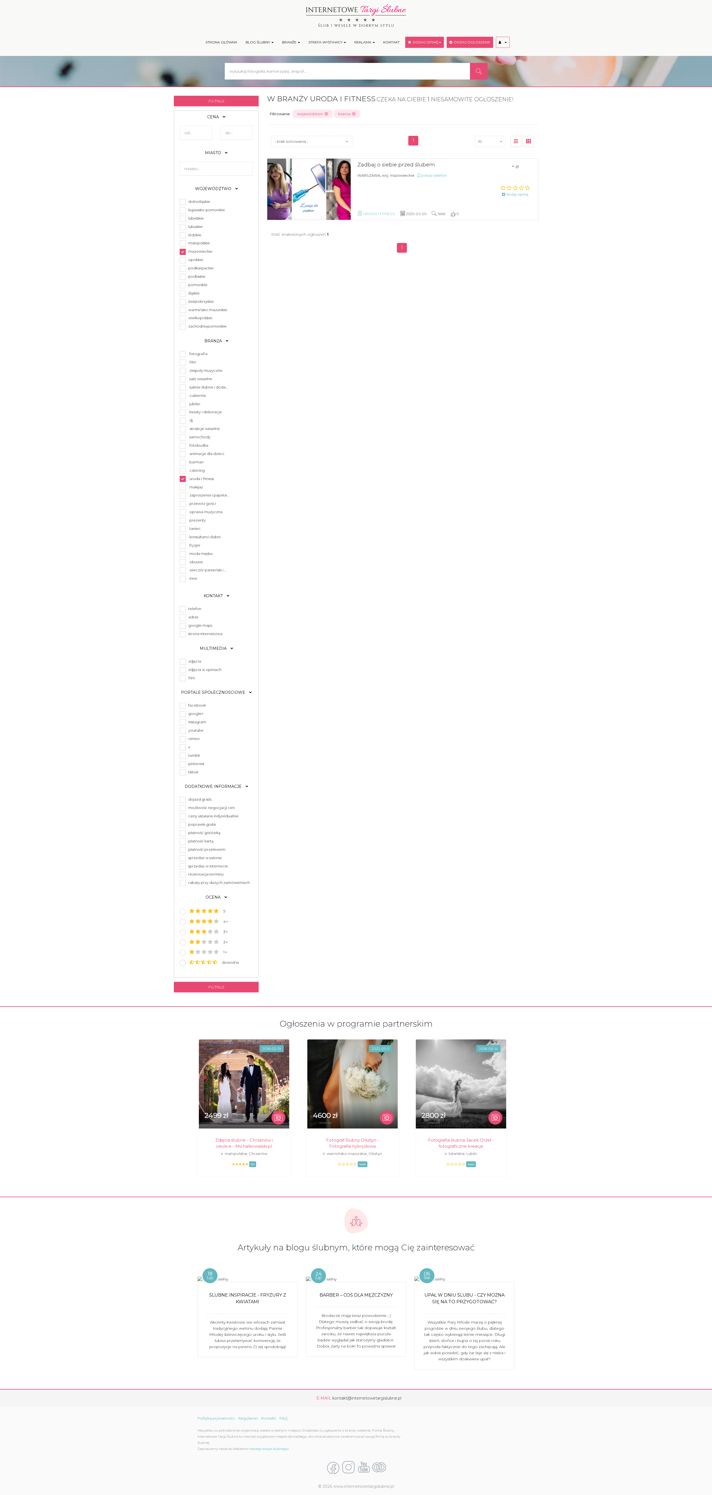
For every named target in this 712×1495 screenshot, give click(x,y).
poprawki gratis (201, 824)
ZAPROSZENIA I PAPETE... (209, 495)
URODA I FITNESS (201, 478)
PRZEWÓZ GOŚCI (202, 503)
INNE (193, 578)
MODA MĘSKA (200, 553)
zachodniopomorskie (207, 326)
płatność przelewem (206, 849)
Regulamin (248, 1418)
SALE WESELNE (200, 379)
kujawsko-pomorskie (206, 210)
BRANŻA (213, 340)
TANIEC (195, 528)
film (191, 678)
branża (345, 114)
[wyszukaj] (479, 71)
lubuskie (195, 226)
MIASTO (213, 152)
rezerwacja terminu (205, 874)
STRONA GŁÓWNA (221, 42)
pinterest (195, 763)
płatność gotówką (204, 832)
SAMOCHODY (200, 437)
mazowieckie (199, 251)
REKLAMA (363, 42)
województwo (311, 114)
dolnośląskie (198, 201)
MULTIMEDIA (214, 648)
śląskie (193, 293)
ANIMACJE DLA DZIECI (206, 453)
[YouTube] (364, 1468)
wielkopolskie (199, 318)
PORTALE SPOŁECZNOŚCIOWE (213, 692)
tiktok (192, 772)
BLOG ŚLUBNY (258, 42)
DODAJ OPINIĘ (424, 42)
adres (192, 617)
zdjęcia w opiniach (204, 669)
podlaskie (196, 276)
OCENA (214, 897)
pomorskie (197, 284)
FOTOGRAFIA (198, 353)
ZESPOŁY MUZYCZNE (205, 370)
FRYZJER (195, 545)
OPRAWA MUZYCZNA (205, 512)
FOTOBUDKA (198, 445)
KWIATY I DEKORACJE (205, 412)
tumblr (193, 755)
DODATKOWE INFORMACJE (214, 786)
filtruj (216, 101)
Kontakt (268, 1418)
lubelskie (195, 218)
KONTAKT (391, 42)
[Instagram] (348, 1468)
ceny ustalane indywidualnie (213, 816)
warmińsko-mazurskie (207, 310)
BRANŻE (289, 42)
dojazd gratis (199, 799)
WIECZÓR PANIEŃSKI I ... (208, 570)
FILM (192, 362)
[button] (503, 42)
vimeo (193, 738)
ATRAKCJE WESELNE (204, 428)
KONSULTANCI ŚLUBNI (205, 537)
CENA (213, 116)
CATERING (197, 470)
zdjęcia (194, 661)
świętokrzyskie (200, 301)
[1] (528, 141)
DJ (191, 420)
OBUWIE (196, 562)
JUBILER (195, 404)
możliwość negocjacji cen (211, 807)
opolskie (195, 259)
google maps (199, 625)
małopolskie (198, 243)
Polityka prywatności (216, 1418)
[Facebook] (333, 1468)
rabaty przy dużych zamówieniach (218, 882)
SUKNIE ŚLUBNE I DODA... (208, 387)
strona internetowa (204, 633)
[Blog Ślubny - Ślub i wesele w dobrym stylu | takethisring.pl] (379, 1468)
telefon (194, 608)
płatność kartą (200, 841)
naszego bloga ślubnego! (269, 1449)
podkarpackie (200, 268)
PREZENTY (197, 520)
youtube (195, 730)
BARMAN (196, 462)
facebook (196, 705)
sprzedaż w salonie (204, 857)
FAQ (284, 1418)
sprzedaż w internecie (207, 866)
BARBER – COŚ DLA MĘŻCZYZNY (356, 1295)
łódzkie (194, 235)
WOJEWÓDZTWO (214, 188)
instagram (196, 722)
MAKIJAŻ (196, 487)
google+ (195, 713)
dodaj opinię (516, 194)
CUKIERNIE (197, 395)
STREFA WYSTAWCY (325, 42)
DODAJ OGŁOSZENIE (471, 42)
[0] (515, 141)
